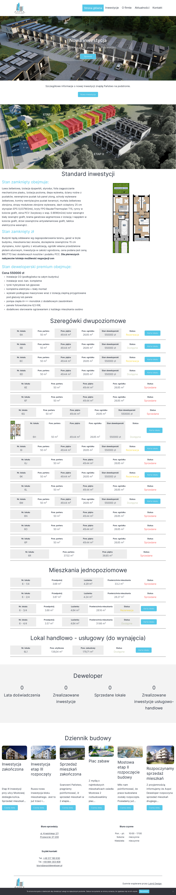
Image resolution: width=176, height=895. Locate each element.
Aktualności (142, 7)
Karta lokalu (152, 333)
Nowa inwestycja (88, 94)
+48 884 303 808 (51, 862)
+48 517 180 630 (51, 858)
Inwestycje (112, 7)
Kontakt (157, 7)
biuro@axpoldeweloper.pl (49, 865)
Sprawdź (88, 56)
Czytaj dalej (9, 808)
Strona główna (93, 8)
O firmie (127, 7)
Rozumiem (144, 891)
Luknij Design (155, 883)
